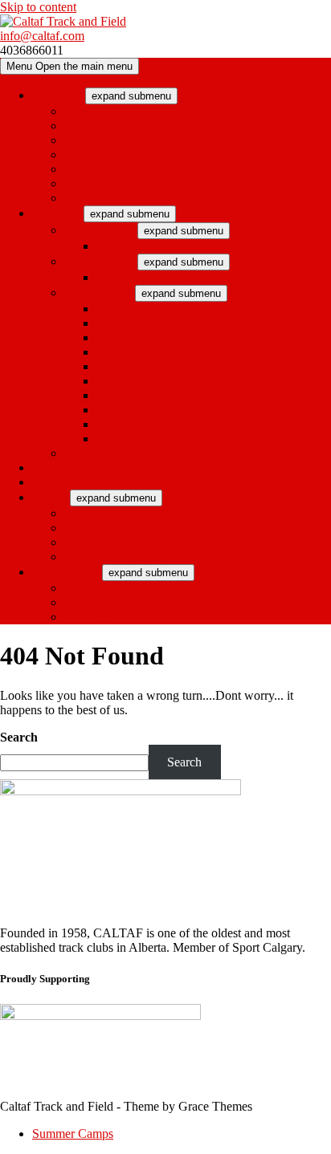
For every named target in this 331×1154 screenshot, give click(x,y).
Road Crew (125, 424)
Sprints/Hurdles (135, 308)
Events (49, 497)
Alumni (83, 169)
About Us (57, 95)
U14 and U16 (99, 261)
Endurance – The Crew (155, 409)
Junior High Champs (117, 556)
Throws (116, 366)
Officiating (91, 588)
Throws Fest (96, 527)
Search (19, 737)
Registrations (65, 467)
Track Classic (98, 513)
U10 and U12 (99, 230)
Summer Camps (104, 453)
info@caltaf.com (42, 36)
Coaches (54, 482)
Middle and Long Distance (164, 395)
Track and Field (104, 125)
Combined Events (141, 337)
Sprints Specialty (139, 323)
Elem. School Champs (121, 542)
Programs (56, 213)
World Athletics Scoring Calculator (152, 183)
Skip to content (38, 7)
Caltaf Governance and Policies (144, 154)
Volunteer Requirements (125, 602)
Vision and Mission (113, 140)
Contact (84, 198)
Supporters (91, 617)
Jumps (112, 352)
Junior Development (147, 277)
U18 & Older (98, 292)
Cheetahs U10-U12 (145, 246)
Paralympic (124, 381)
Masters (116, 438)
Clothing (86, 111)
